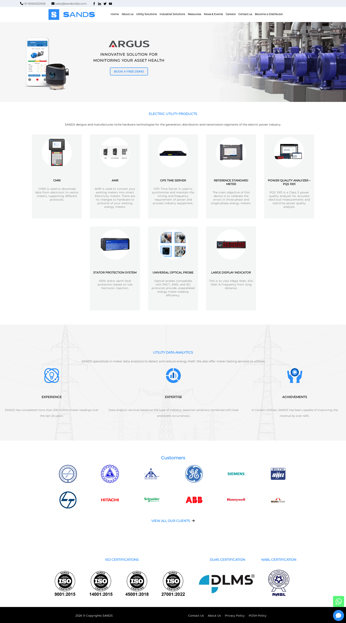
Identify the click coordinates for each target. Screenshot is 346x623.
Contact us (245, 14)
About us (127, 14)
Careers (230, 14)
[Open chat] (338, 615)
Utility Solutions (146, 14)
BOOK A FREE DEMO (129, 71)
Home (115, 14)
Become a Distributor (269, 14)
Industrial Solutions (172, 14)
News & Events (213, 14)
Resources (194, 14)
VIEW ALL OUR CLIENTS (171, 521)
